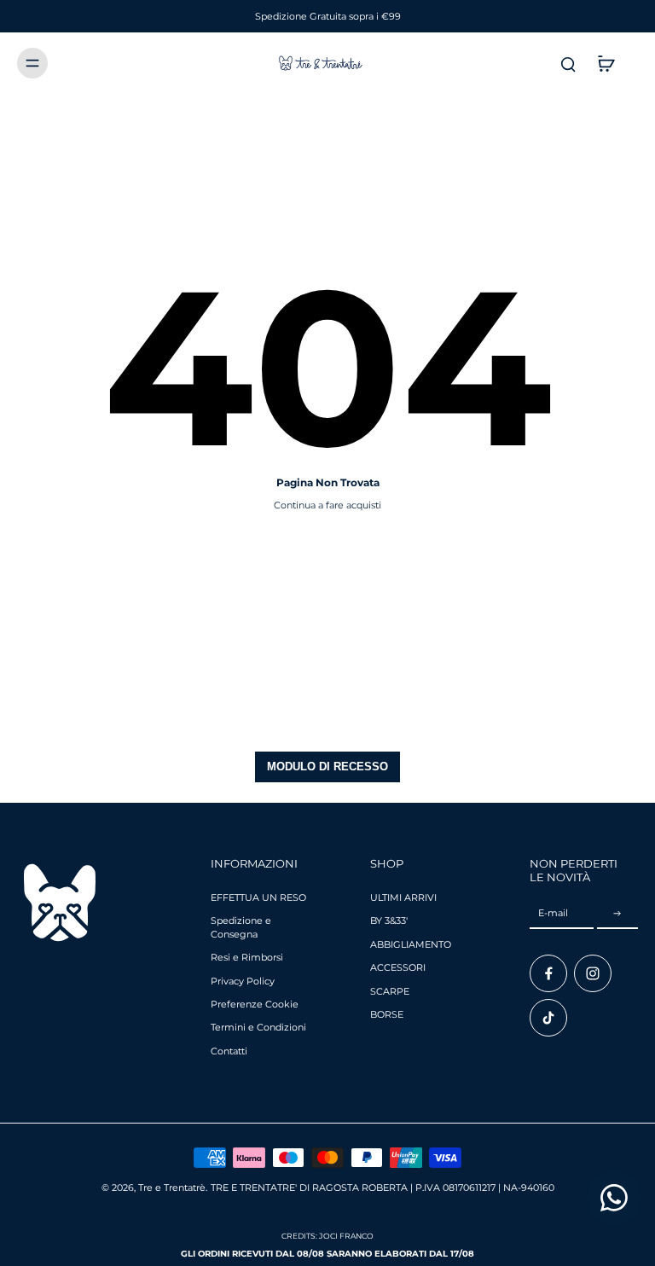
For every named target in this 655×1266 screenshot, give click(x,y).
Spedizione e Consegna (241, 927)
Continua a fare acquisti (327, 505)
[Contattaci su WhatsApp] (614, 1197)
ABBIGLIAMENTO (410, 944)
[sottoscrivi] (617, 913)
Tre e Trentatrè (172, 1187)
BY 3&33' (389, 920)
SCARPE (389, 991)
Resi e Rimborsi (247, 957)
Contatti (229, 1051)
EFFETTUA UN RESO (258, 897)
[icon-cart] (605, 63)
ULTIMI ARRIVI (403, 897)
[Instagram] (593, 973)
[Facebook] (548, 973)
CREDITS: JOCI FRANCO (327, 1235)
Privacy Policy (243, 981)
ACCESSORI (398, 967)
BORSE (386, 1014)
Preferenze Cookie (255, 1004)
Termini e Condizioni (258, 1027)
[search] (568, 63)
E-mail (553, 913)
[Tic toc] (548, 1018)
